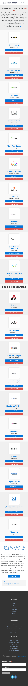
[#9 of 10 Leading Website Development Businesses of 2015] (14, 239)
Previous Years (13, 576)
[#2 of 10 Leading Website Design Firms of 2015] (14, 62)
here (20, 26)
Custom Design (14, 648)
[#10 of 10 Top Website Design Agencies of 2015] (14, 265)
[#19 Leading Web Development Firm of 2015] (14, 499)
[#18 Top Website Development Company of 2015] (14, 473)
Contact (14, 607)
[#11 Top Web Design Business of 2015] (14, 297)
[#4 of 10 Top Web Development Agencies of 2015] (14, 113)
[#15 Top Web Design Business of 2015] (14, 398)
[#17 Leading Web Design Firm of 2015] (14, 448)
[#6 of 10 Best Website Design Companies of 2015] (14, 163)
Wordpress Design (14, 646)
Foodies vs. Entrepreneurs (14, 630)
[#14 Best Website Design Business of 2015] (14, 373)
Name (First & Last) (7, 661)
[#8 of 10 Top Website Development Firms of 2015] (14, 213)
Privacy (14, 613)
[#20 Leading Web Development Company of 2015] (14, 524)
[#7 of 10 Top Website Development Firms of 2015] (14, 188)
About (14, 605)
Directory (14, 611)
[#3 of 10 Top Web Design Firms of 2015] (14, 87)
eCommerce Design (14, 650)
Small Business (14, 644)
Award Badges (14, 609)
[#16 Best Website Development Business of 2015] (14, 423)
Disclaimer (14, 615)
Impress (17, 683)
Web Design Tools (22, 656)
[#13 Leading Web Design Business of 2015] (14, 347)
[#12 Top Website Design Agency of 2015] (14, 322)
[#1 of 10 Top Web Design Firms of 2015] (14, 37)
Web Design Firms (14, 640)
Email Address (5, 667)
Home (5, 581)
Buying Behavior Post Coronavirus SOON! (14, 626)
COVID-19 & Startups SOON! (14, 624)
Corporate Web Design (14, 642)
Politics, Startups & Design (14, 632)
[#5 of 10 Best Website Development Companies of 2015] (14, 138)
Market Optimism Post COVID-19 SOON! (14, 628)
